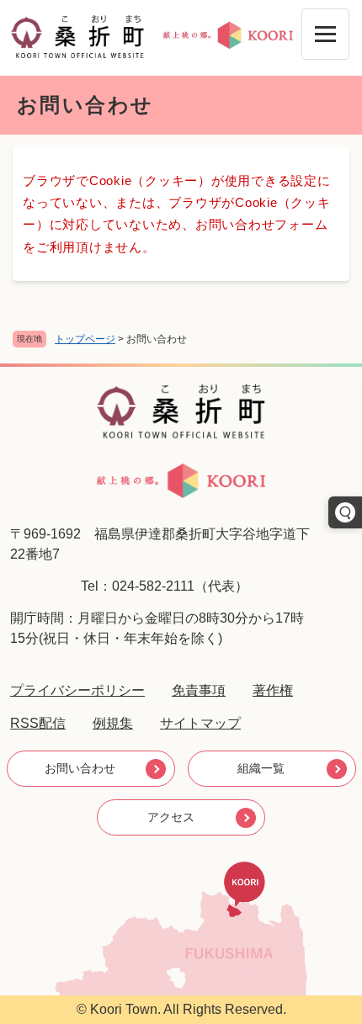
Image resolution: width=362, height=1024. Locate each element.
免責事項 (199, 690)
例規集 (113, 723)
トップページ (85, 339)
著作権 (273, 690)
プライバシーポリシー (77, 690)
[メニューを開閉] (325, 34)
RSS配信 (38, 723)
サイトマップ (200, 723)
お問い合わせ (80, 768)
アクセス (170, 817)
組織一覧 (261, 768)
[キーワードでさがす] (345, 512)
